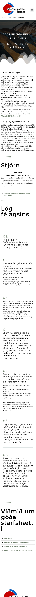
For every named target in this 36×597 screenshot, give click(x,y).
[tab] (18, 194)
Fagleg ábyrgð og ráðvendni (15, 546)
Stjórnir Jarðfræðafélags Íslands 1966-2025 (17, 194)
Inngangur (8, 538)
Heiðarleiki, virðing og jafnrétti (16, 542)
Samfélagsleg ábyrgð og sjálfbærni (18, 550)
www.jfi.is (27, 137)
